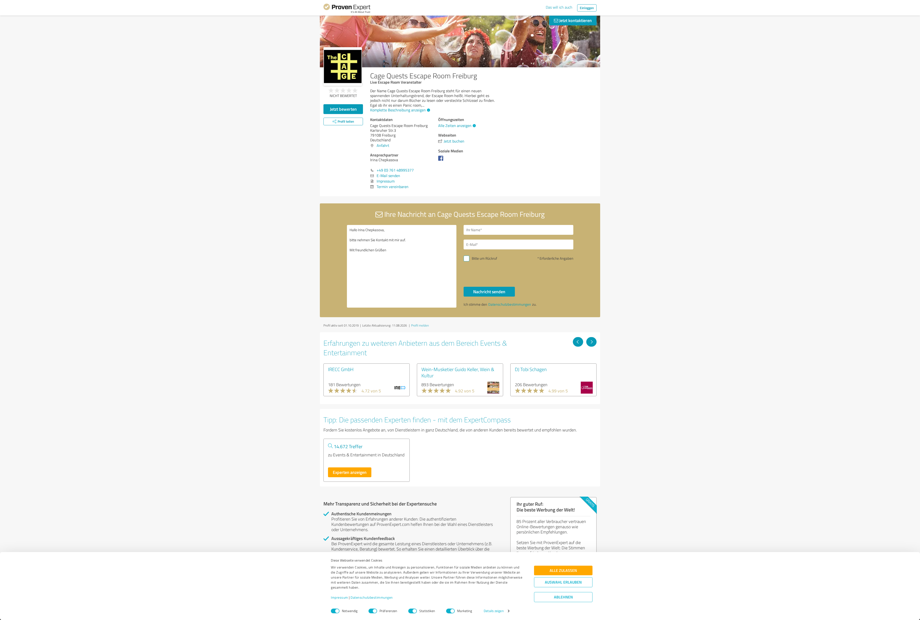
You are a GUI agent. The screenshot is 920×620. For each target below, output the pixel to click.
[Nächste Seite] (591, 342)
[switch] (372, 611)
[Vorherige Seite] (578, 342)
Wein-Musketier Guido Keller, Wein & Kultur (457, 372)
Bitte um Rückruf (484, 258)
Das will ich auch (559, 7)
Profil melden (420, 325)
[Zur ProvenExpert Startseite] (346, 9)
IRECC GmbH (341, 369)
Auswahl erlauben (563, 582)
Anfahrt (383, 145)
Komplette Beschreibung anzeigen (398, 110)
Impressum (339, 597)
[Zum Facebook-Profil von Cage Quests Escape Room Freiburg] (441, 160)
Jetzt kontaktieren (575, 20)
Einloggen (587, 8)
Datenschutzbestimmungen (372, 597)
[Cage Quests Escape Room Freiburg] (343, 66)
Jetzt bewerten (343, 109)
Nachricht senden (489, 291)
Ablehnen (563, 597)
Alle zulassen (563, 570)
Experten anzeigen (350, 472)
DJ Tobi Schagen (531, 369)
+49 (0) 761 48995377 (395, 170)
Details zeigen (494, 611)
